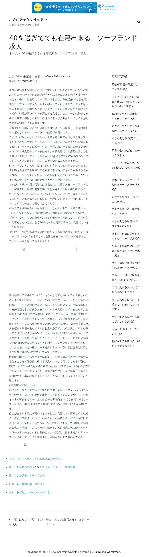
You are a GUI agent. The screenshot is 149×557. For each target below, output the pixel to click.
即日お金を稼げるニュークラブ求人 (126, 153)
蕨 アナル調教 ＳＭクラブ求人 (28, 475)
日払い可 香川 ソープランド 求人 (125, 331)
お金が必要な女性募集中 (28, 20)
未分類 (27, 76)
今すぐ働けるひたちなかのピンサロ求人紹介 (126, 319)
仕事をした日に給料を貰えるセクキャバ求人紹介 (126, 236)
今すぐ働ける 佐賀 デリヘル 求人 (125, 140)
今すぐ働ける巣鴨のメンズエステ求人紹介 (126, 224)
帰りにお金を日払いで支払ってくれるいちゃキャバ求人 (126, 304)
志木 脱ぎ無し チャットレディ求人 (30, 492)
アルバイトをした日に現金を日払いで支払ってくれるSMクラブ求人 (126, 101)
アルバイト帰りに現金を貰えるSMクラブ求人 (126, 277)
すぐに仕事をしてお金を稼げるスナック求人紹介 (126, 128)
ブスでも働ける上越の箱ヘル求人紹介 (126, 211)
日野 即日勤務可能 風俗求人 (27, 483)
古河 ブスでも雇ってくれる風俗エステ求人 (34, 458)
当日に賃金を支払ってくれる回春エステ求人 (126, 290)
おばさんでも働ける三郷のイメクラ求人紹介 (126, 343)
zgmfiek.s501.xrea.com (55, 76)
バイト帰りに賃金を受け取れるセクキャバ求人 (126, 265)
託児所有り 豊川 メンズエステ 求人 (125, 199)
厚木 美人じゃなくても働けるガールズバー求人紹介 (126, 184)
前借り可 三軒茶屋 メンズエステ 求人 (125, 87)
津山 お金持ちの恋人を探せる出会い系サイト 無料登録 (42, 467)
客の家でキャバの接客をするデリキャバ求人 (126, 116)
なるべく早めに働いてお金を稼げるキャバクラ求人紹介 (126, 250)
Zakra (97, 551)
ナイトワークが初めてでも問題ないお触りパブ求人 (126, 167)
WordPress (113, 551)
